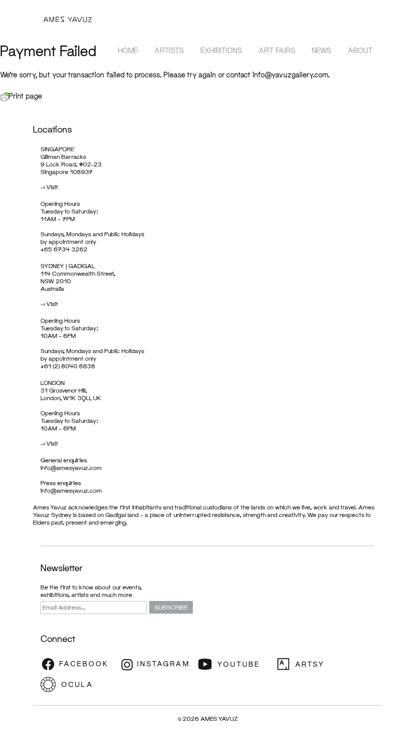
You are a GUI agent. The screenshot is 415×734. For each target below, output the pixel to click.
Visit (52, 187)
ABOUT (360, 50)
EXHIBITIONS (221, 50)
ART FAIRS (277, 50)
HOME (128, 50)
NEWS (321, 50)
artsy (314, 664)
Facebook (78, 664)
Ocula (78, 684)
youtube (235, 664)
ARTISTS (169, 50)
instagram (157, 664)
